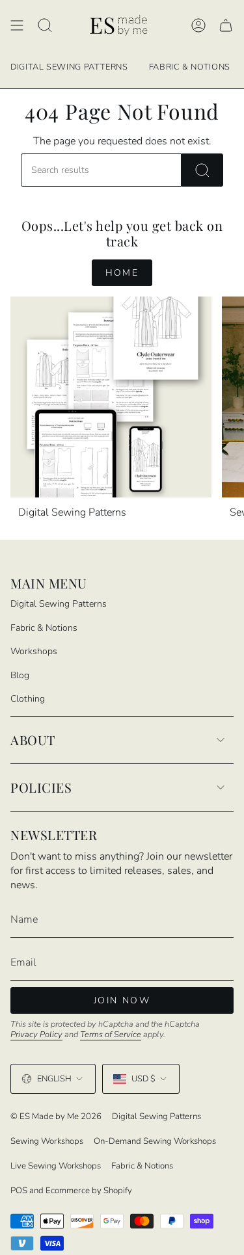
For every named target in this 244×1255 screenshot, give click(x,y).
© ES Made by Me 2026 (56, 1116)
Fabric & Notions (43, 628)
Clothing (27, 699)
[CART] (225, 26)
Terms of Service (110, 1034)
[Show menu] (17, 26)
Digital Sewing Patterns (58, 604)
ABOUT (32, 739)
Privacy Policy (36, 1034)
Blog (19, 675)
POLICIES (41, 787)
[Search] (202, 170)
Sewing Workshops (46, 1141)
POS (18, 1190)
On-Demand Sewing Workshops (155, 1141)
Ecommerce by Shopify (89, 1190)
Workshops (33, 651)
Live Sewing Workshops (55, 1166)
